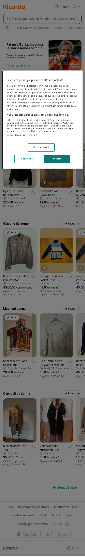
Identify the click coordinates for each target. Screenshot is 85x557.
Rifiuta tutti (27, 158)
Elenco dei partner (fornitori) (22, 135)
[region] (42, 120)
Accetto (57, 158)
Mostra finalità (41, 147)
